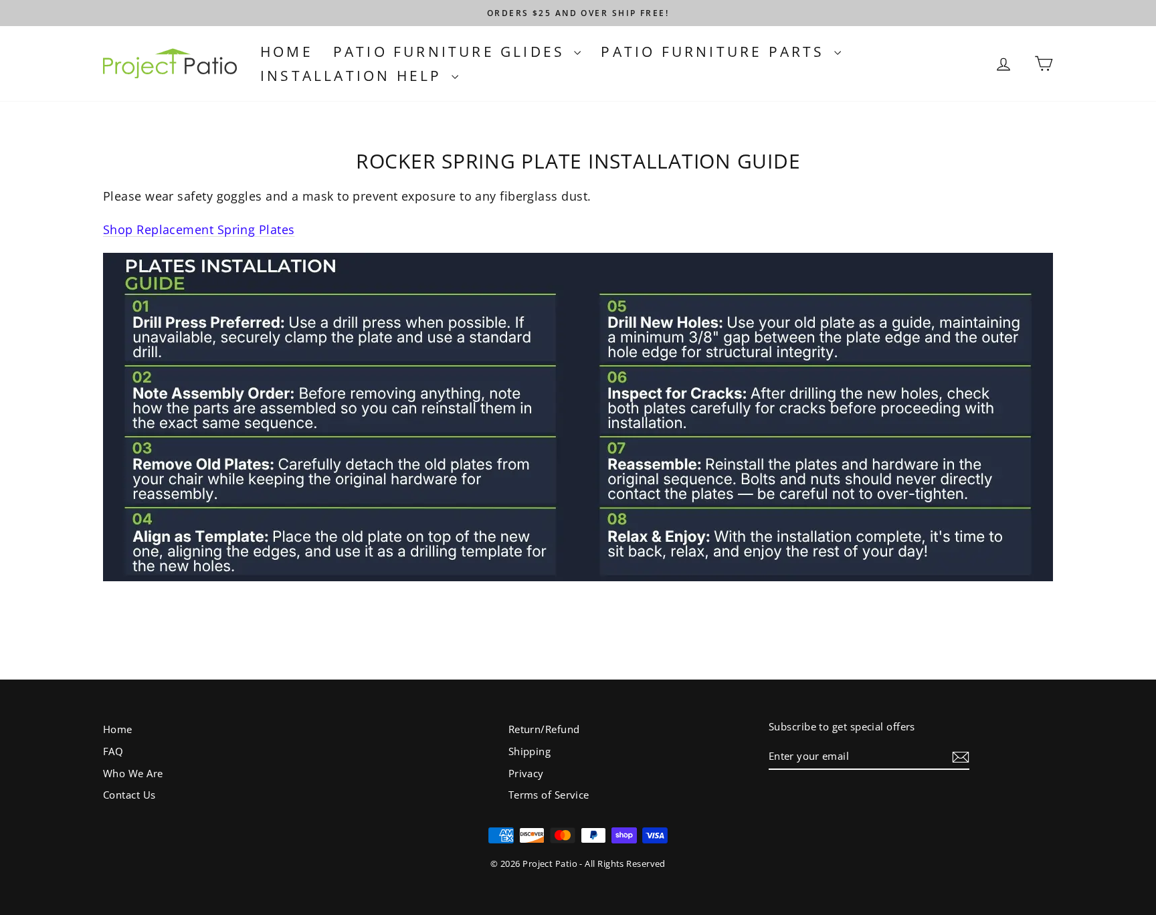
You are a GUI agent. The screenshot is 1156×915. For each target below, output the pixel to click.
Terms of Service (548, 794)
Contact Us (129, 794)
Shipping (529, 751)
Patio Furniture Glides (452, 51)
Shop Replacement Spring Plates (199, 229)
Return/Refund (544, 729)
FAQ (113, 751)
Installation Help (354, 75)
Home (286, 51)
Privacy (526, 773)
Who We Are (133, 773)
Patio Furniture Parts (715, 51)
